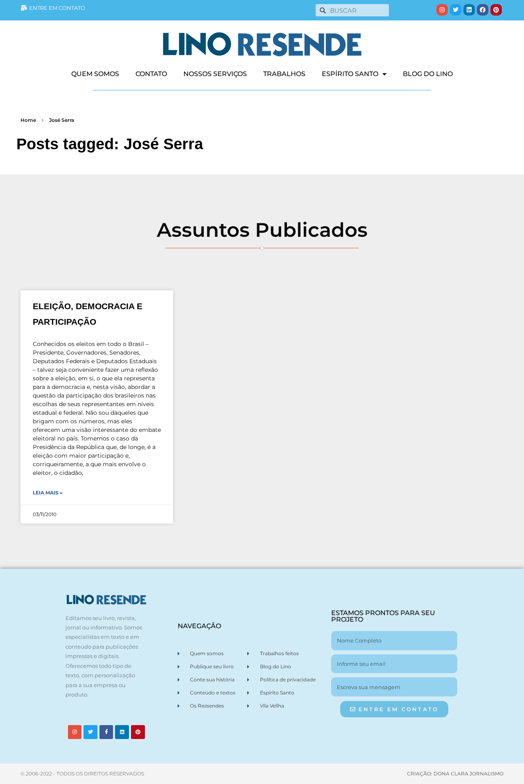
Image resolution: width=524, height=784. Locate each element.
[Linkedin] (469, 10)
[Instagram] (442, 10)
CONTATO (151, 74)
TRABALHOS (284, 74)
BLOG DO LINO (428, 74)
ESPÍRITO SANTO (350, 74)
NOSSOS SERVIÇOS (215, 74)
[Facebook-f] (106, 732)
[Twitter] (455, 10)
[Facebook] (482, 10)
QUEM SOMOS (95, 74)
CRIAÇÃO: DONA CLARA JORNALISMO (455, 774)
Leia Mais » (48, 493)
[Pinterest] (496, 10)
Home (28, 120)
